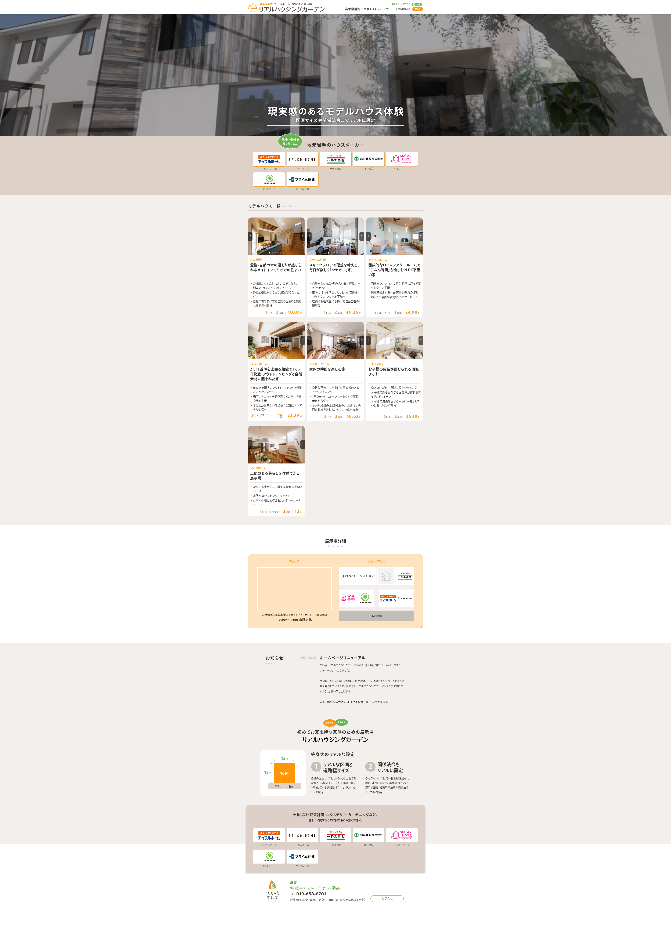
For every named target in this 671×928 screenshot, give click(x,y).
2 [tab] (272, 252)
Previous (250, 236)
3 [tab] (275, 252)
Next (302, 236)
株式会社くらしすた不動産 (272, 890)
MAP (417, 9)
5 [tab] (280, 252)
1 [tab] (269, 252)
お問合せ (387, 898)
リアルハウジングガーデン (292, 9)
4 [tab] (278, 252)
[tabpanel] (276, 236)
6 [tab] (283, 252)
